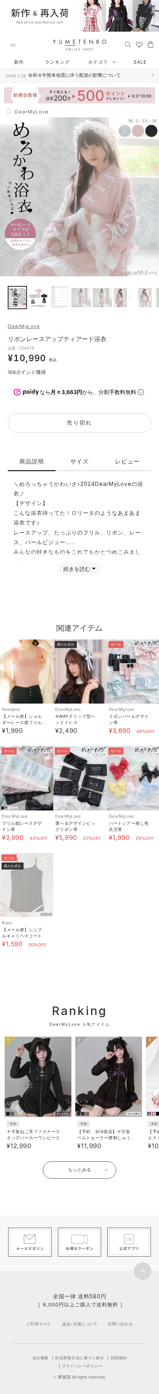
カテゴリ (99, 62)
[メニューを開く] (13, 45)
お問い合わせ (120, 1324)
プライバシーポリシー (82, 1366)
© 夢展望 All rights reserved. (79, 1377)
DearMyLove (24, 326)
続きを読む (76, 568)
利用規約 (119, 1357)
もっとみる (79, 1169)
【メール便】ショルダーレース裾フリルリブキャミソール (22, 722)
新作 (19, 62)
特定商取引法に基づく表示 (79, 1357)
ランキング (57, 62)
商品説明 (31, 461)
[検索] (128, 44)
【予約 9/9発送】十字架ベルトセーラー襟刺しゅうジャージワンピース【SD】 (105, 1138)
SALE (140, 62)
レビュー (127, 461)
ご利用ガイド (39, 1324)
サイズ (79, 461)
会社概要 (40, 1357)
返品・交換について (79, 1324)
